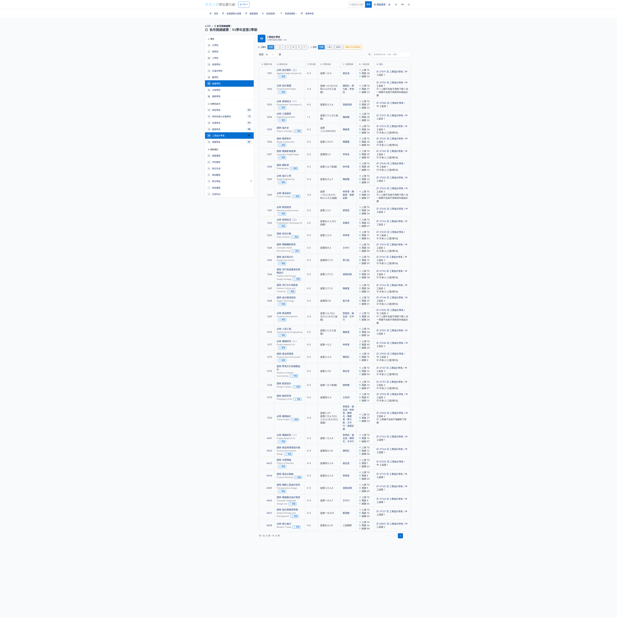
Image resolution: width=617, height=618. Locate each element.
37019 (382, 244)
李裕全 (346, 154)
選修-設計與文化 (285, 256)
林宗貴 (346, 166)
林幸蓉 (346, 191)
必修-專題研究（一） (287, 341)
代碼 (321, 47)
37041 (382, 138)
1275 (269, 397)
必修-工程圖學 (284, 113)
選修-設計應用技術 (286, 297)
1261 (269, 210)
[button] (269, 13)
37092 (382, 177)
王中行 (346, 247)
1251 (269, 73)
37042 (382, 208)
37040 (382, 163)
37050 (382, 310)
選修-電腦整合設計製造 (288, 497)
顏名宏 (346, 371)
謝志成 (346, 73)
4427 (269, 513)
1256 (269, 141)
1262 (269, 222)
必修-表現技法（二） (287, 219)
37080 (382, 102)
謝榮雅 (346, 385)
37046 (382, 343)
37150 (382, 82)
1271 (269, 344)
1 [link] (400, 535)
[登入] (389, 4)
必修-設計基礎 (284, 85)
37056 (382, 413)
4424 (269, 475)
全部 (271, 47)
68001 (382, 523)
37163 (382, 285)
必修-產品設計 (284, 193)
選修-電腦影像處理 (286, 151)
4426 (269, 500)
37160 (382, 151)
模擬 (283, 76)
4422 (269, 450)
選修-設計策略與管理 (287, 509)
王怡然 (346, 397)
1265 (269, 260)
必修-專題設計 (284, 416)
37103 (382, 436)
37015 (382, 115)
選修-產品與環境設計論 (288, 447)
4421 (269, 438)
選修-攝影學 (283, 165)
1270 (269, 332)
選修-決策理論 (284, 459)
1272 (269, 356)
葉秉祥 (346, 222)
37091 (382, 71)
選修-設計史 (283, 127)
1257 (269, 154)
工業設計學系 (396, 71)
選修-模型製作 (284, 138)
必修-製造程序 (284, 207)
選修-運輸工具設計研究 (288, 484)
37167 (382, 367)
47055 (382, 461)
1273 (269, 371)
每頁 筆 (270, 54)
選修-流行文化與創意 (287, 285)
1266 (269, 274)
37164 (382, 449)
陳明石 (346, 85)
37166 (382, 498)
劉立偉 (346, 300)
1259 (269, 179)
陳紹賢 (346, 117)
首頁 (209, 26)
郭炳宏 (346, 210)
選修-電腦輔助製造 (286, 244)
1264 (269, 247)
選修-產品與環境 (285, 353)
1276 (269, 417)
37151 (382, 381)
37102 (382, 221)
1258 (269, 166)
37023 (382, 188)
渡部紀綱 (347, 104)
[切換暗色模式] (409, 4)
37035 (382, 232)
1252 (269, 89)
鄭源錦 (346, 513)
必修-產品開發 (284, 313)
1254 (269, 117)
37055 (382, 353)
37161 (382, 256)
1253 (269, 104)
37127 (382, 511)
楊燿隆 (346, 141)
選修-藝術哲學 (284, 395)
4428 (269, 525)
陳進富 (346, 129)
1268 (269, 300)
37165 (382, 486)
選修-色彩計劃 (284, 233)
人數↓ (329, 47)
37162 (382, 271)
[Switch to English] (396, 4)
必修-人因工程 (284, 328)
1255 (269, 129)
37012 (382, 126)
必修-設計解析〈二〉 (287, 70)
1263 (269, 235)
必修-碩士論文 (284, 523)
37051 (382, 330)
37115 (382, 474)
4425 (269, 488)
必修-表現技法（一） (287, 101)
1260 (269, 194)
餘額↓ (339, 47)
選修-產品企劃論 (285, 474)
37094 (382, 394)
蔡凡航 (346, 260)
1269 (269, 316)
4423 (269, 463)
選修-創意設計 (284, 383)
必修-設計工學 (284, 175)
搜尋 (368, 4)
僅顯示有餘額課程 (353, 47)
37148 (382, 297)
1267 (269, 288)
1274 (269, 385)
